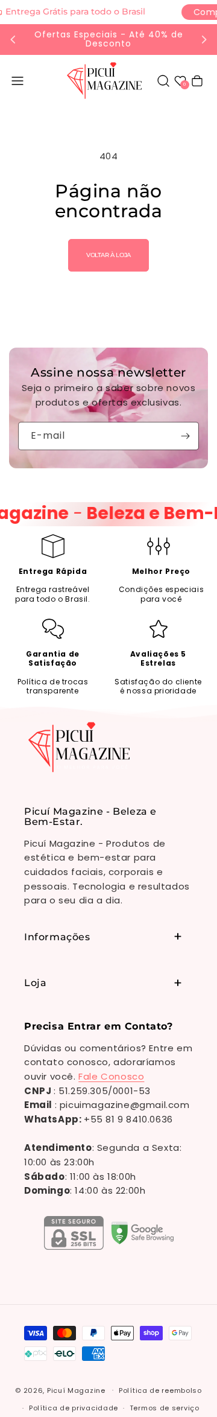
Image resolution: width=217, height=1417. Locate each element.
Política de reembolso (160, 1390)
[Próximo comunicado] (203, 39)
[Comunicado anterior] (13, 39)
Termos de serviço (165, 1408)
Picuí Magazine (76, 1390)
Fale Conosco (111, 1076)
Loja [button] (35, 983)
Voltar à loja (108, 255)
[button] (17, 80)
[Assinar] (185, 436)
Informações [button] (57, 937)
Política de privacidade (73, 1408)
